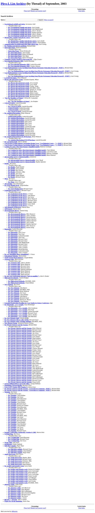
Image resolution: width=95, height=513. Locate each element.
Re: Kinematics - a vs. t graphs (14, 305)
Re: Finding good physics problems (15, 46)
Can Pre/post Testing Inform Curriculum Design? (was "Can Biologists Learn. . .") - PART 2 (33, 145)
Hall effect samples (10, 446)
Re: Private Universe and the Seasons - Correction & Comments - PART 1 (27, 389)
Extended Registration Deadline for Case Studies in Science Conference (26, 303)
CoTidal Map (8, 434)
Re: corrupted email (10, 142)
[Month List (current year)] (38, 11)
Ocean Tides (8, 442)
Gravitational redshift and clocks (14, 24)
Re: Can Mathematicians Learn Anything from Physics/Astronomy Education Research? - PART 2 (39, 76)
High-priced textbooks (11, 278)
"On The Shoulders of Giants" (14, 98)
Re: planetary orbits (14, 488)
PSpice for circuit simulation (13, 501)
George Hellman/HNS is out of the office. (17, 383)
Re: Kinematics (13, 232)
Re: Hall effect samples (15, 449)
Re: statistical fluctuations (12, 113)
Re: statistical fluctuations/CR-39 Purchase (17, 136)
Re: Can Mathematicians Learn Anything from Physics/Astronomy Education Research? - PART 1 (39, 71)
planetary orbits (9, 484)
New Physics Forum (10, 323)
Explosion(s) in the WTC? (12, 190)
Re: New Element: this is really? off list (16, 320)
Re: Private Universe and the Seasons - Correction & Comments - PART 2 (27, 390)
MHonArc (15, 511)
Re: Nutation (12, 395)
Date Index (81, 11)
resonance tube (9, 259)
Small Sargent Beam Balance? (13, 257)
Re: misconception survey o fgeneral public (21, 160)
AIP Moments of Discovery (12, 207)
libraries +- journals (10, 499)
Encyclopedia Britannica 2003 (13, 61)
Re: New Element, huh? (11, 318)
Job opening (8, 184)
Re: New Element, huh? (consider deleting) (17, 321)
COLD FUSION (9, 103)
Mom (6, 178)
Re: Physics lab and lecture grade (18, 83)
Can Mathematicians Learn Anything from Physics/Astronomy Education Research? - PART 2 (34, 73)
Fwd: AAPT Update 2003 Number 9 (15, 387)
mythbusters (8, 444)
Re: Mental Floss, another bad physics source (22, 41)
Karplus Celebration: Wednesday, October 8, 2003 (20, 432)
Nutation (7, 392)
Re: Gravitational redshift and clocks (19, 27)
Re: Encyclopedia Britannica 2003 (19, 64)
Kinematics (7, 229)
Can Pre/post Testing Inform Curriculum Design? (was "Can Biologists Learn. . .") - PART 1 (33, 143)
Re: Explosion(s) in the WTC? (17, 194)
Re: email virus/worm (15, 457)
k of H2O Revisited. (10, 78)
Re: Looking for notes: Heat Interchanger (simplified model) (27, 150)
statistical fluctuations (15, 116)
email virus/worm (9, 454)
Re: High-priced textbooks (16, 281)
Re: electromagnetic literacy (17, 214)
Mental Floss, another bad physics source (17, 37)
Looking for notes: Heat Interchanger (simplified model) (22, 147)
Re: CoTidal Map (13, 437)
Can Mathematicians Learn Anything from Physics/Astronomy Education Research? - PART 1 (34, 68)
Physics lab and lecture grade (13, 79)
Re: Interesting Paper (15, 52)
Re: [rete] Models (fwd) (11, 185)
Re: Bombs (11, 167)
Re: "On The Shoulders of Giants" (19, 101)
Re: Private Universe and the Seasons (16, 325)
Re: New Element (13, 288)
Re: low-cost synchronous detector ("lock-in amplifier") (21, 276)
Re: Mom (11, 182)
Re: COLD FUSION (14, 106)
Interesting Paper (9, 47)
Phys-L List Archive (13, 3)
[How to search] (48, 20)
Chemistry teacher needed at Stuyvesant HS (18, 59)
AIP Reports (8, 209)
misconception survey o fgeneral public (16, 157)
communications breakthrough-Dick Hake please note (21, 44)
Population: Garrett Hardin (13, 385)
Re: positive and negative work (14, 466)
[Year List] (27, 11)
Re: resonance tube (14, 263)
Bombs (6, 163)
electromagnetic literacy (11, 210)
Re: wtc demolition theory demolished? (16, 254)
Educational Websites (11, 256)
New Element (8, 284)
